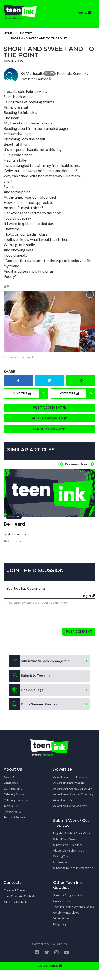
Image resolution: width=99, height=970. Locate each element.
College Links (61, 901)
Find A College (32, 690)
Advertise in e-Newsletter (70, 806)
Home (8, 33)
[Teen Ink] (25, 12)
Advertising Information (68, 782)
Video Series (61, 918)
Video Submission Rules (68, 850)
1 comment (16, 541)
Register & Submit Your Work (71, 833)
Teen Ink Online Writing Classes (73, 906)
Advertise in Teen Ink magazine (73, 777)
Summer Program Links (68, 895)
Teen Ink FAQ (12, 806)
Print (10, 286)
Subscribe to (45, 661)
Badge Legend (62, 924)
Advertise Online (64, 800)
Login (86, 596)
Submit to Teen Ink (35, 675)
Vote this (76, 393)
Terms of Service (14, 817)
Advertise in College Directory (72, 788)
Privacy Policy (12, 811)
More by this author (34, 79)
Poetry (26, 33)
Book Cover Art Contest (19, 896)
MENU (82, 13)
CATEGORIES (48, 966)
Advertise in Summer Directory (73, 794)
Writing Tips (60, 856)
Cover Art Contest (15, 890)
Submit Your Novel (65, 839)
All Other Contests (16, 902)
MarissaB (34, 73)
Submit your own (49, 428)
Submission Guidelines (68, 844)
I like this (29, 393)
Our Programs (13, 788)
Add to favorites (48, 418)
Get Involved (61, 862)
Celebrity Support (15, 794)
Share (9, 371)
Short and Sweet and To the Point (38, 38)
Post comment (79, 631)
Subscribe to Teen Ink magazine (73, 868)
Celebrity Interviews (17, 800)
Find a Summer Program (39, 704)
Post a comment (48, 407)
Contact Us (11, 782)
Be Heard (14, 524)
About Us (9, 777)
